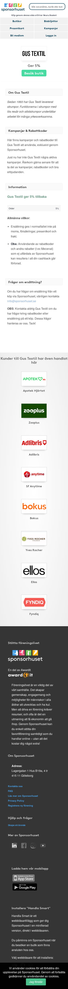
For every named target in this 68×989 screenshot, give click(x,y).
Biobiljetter (51, 21)
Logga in (51, 35)
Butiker (17, 21)
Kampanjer (51, 28)
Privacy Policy (16, 800)
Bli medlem (17, 35)
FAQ (10, 791)
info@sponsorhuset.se (21, 301)
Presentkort (17, 28)
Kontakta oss (15, 786)
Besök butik (34, 72)
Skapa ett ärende (17, 825)
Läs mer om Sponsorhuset (23, 795)
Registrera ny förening (20, 805)
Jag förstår (36, 982)
